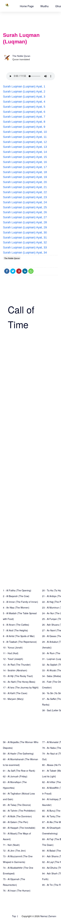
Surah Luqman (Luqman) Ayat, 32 (25, 242)
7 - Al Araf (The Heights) (15, 630)
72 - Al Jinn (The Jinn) (14, 850)
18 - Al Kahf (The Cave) (15, 693)
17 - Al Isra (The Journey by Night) (21, 687)
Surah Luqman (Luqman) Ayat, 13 (25, 146)
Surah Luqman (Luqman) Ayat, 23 (25, 197)
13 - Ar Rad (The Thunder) (17, 664)
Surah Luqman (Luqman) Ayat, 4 (24, 101)
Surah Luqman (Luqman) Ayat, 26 (25, 212)
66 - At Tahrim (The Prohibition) (19, 810)
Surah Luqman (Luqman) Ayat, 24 (25, 202)
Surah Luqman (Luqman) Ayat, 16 (25, 162)
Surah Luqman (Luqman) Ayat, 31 (25, 237)
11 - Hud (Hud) (10, 653)
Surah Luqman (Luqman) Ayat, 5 (24, 106)
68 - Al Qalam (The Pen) (15, 822)
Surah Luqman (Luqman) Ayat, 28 (25, 222)
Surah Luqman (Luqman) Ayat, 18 (25, 172)
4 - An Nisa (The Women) (16, 607)
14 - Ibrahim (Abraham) (15, 670)
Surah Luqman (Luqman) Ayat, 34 (25, 252)
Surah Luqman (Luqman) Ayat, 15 (25, 157)
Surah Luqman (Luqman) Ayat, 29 (25, 227)
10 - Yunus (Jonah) (13, 647)
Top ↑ (15, 916)
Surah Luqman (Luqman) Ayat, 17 (25, 167)
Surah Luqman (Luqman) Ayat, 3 (24, 96)
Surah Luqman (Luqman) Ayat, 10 (25, 131)
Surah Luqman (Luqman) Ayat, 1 (24, 86)
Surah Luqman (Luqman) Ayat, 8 (24, 121)
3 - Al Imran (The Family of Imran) (20, 601)
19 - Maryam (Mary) (13, 698)
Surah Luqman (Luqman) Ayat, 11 (25, 136)
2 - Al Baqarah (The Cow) (16, 596)
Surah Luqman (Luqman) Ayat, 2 (24, 91)
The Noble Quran (21, 56)
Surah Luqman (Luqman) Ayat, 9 (24, 126)
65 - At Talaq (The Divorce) (17, 805)
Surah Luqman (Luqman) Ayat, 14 (25, 152)
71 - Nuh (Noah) (11, 844)
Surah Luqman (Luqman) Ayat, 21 (25, 187)
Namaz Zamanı (48, 916)
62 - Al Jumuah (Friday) (15, 776)
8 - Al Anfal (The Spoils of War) (19, 636)
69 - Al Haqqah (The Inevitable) (19, 827)
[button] (27, 6)
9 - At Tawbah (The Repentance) (20, 641)
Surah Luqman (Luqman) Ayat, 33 (25, 247)
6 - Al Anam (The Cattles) (16, 624)
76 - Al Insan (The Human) (16, 890)
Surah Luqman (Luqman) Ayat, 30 (25, 232)
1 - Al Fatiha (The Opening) (17, 590)
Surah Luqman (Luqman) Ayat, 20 (25, 182)
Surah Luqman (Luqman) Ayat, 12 (25, 142)
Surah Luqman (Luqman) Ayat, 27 (25, 217)
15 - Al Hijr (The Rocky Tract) (18, 676)
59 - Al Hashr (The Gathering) (18, 753)
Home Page (27, 6)
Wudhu (44, 6)
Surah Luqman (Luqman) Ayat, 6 (24, 111)
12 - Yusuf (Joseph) (13, 659)
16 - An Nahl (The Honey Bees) (19, 681)
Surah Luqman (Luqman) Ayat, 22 (25, 192)
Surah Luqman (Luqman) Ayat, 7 (24, 116)
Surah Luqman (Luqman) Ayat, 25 (25, 207)
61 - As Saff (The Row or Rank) (19, 770)
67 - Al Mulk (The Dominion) (17, 816)
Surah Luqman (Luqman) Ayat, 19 (25, 177)
